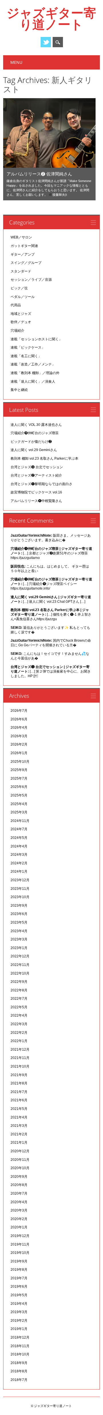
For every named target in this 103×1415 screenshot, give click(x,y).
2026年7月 (19, 711)
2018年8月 (19, 1371)
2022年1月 (19, 1041)
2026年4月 (19, 728)
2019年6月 (19, 1286)
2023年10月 (20, 897)
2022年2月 (19, 1033)
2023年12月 (20, 880)
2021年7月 (19, 1092)
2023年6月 (19, 914)
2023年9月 (19, 906)
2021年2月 (19, 1134)
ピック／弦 (19, 288)
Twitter (46, 42)
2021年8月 (19, 1083)
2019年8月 (19, 1270)
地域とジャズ (21, 314)
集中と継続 (19, 390)
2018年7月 (19, 1380)
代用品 (16, 305)
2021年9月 (19, 1075)
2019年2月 (19, 1321)
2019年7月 (19, 1278)
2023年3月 (19, 939)
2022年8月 (19, 990)
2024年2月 (19, 863)
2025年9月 (19, 770)
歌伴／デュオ (21, 322)
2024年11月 (20, 821)
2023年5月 (19, 922)
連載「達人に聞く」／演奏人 (33, 382)
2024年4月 (19, 846)
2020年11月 (20, 1160)
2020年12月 (20, 1151)
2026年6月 (19, 719)
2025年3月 (19, 812)
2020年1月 (19, 1227)
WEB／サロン (21, 237)
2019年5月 (19, 1295)
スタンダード (21, 271)
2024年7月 (19, 829)
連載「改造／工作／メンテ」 (33, 364)
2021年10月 (20, 1066)
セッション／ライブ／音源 (31, 280)
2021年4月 (19, 1117)
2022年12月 (20, 956)
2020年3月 (19, 1210)
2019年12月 (20, 1236)
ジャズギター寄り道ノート (51, 18)
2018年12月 (20, 1337)
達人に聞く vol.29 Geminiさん (34, 450)
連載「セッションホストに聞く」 (36, 339)
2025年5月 (19, 795)
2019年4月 (19, 1304)
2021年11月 (20, 1058)
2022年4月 (19, 1015)
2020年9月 (19, 1177)
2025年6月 (19, 787)
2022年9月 (19, 982)
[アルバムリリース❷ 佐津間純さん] (49, 166)
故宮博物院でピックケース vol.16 (36, 492)
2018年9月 (19, 1363)
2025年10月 (20, 762)
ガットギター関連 (24, 246)
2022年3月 (19, 1024)
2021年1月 (19, 1143)
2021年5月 (19, 1109)
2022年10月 (20, 973)
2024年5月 (19, 838)
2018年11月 (20, 1346)
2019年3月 (19, 1312)
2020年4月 (19, 1202)
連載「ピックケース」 (28, 347)
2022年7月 (19, 999)
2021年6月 (19, 1100)
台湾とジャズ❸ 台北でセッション (37, 467)
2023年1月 (19, 948)
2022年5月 (19, 1007)
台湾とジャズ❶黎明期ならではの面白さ (41, 484)
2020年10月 (20, 1168)
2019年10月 (20, 1253)
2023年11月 (20, 889)
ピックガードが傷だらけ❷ (31, 442)
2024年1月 (19, 871)
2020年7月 (19, 1193)
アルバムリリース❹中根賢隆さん (36, 501)
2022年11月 (20, 965)
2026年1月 (19, 753)
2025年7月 (19, 778)
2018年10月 (20, 1354)
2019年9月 (19, 1261)
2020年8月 (19, 1185)
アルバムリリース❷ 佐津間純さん (39, 174)
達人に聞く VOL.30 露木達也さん (36, 425)
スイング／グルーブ (26, 263)
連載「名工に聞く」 (26, 356)
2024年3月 (19, 855)
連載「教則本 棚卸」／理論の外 (35, 373)
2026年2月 (19, 744)
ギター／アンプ (23, 254)
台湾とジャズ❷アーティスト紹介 (36, 475)
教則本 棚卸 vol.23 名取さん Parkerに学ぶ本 (44, 458)
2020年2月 (19, 1219)
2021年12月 (20, 1050)
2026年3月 (19, 736)
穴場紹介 (17, 331)
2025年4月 (19, 804)
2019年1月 (19, 1329)
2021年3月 (19, 1126)
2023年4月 (19, 931)
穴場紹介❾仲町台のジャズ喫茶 (35, 433)
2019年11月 (20, 1244)
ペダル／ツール (23, 297)
